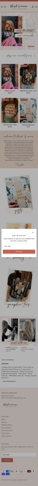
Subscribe (19, 251)
